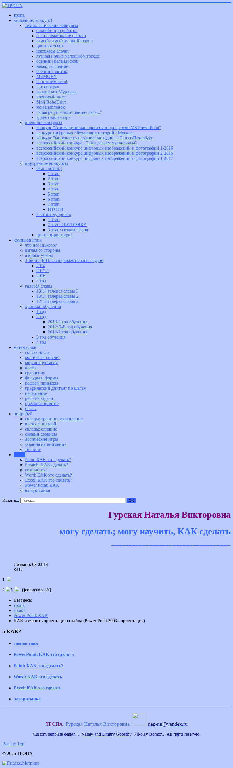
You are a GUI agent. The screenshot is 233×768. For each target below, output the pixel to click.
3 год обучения (50, 337)
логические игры (41, 439)
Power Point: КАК (42, 485)
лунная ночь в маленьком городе (68, 56)
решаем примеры (41, 383)
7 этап (54, 204)
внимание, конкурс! (33, 20)
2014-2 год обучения (67, 332)
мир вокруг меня (41, 362)
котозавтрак (47, 86)
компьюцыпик (28, 240)
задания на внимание (45, 444)
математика (25, 347)
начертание (36, 393)
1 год (41, 311)
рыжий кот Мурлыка (56, 91)
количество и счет (42, 357)
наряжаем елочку (53, 51)
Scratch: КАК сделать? (46, 464)
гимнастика (36, 469)
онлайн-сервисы (41, 434)
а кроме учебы (39, 255)
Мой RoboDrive (51, 102)
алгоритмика (37, 490)
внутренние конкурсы (46, 163)
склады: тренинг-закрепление (54, 418)
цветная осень (50, 45)
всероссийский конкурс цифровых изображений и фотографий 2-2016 (104, 153)
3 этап (54, 183)
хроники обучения (43, 306)
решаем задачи (39, 398)
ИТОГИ (55, 209)
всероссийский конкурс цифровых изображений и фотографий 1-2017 (104, 158)
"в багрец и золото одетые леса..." (69, 112)
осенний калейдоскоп (57, 61)
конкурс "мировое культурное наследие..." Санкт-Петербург (94, 137)
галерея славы (38, 286)
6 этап (54, 199)
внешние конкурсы (43, 122)
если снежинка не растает (61, 35)
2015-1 (42, 270)
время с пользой (40, 423)
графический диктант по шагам (55, 388)
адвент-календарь (53, 117)
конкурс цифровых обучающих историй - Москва (84, 132)
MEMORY (46, 76)
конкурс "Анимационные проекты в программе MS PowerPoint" (98, 127)
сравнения (35, 372)
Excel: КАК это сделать (37, 687)
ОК (131, 500)
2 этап (54, 178)
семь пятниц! (49, 168)
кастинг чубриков (53, 214)
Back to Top (13, 743)
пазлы (31, 408)
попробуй (23, 413)
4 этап (54, 188)
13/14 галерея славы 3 (57, 291)
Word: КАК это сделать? (48, 475)
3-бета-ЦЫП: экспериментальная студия (64, 260)
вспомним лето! (51, 81)
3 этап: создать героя (68, 229)
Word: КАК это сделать (38, 676)
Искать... (10, 500)
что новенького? (41, 245)
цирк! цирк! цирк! (54, 234)
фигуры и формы (41, 377)
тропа (19, 15)
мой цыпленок (50, 107)
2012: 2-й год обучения (70, 326)
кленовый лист (51, 97)
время (30, 367)
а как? (19, 454)
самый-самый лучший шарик (64, 40)
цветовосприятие (42, 403)
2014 (40, 265)
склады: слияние (41, 429)
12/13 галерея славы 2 (57, 301)
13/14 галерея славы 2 (57, 296)
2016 (40, 275)
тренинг (33, 449)
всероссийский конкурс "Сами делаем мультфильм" (86, 142)
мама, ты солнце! (53, 66)
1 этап (54, 173)
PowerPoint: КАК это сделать (44, 654)
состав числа (37, 352)
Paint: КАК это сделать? (48, 459)
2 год (41, 316)
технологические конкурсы (51, 25)
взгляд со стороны (42, 250)
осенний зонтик (51, 71)
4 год (41, 280)
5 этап (54, 194)
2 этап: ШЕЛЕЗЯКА (67, 224)
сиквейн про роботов (57, 30)
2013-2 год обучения (67, 321)
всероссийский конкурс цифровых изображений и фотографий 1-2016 (104, 148)
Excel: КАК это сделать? (48, 480)
